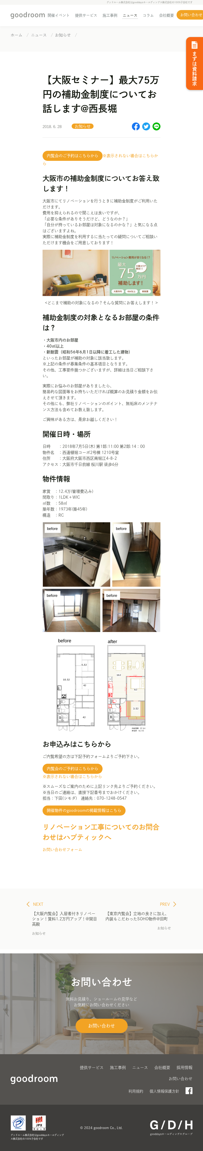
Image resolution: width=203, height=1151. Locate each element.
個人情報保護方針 (164, 1091)
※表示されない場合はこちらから (72, 777)
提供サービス (86, 15)
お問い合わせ (101, 1025)
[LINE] (156, 129)
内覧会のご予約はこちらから (72, 156)
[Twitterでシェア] (146, 129)
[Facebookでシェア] (136, 129)
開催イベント (59, 15)
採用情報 (184, 1068)
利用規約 (135, 1091)
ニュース (130, 15)
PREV (165, 904)
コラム (148, 15)
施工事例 (110, 15)
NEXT (37, 904)
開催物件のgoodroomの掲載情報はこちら (84, 810)
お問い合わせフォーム (62, 850)
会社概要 (166, 15)
